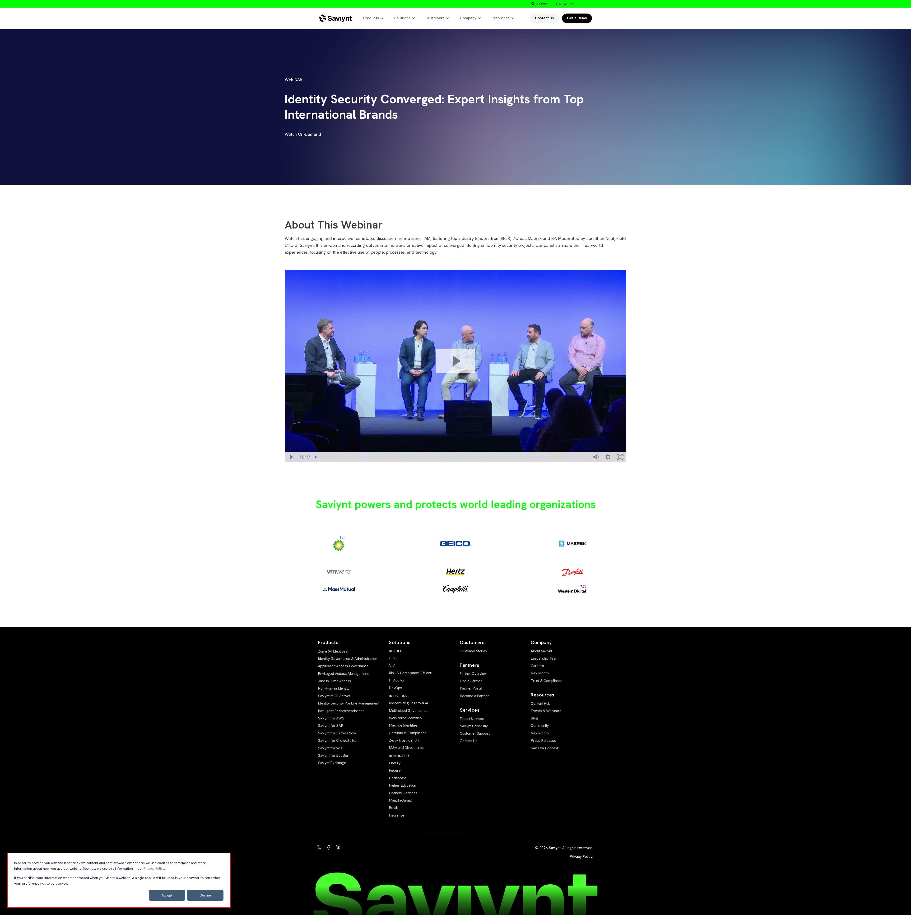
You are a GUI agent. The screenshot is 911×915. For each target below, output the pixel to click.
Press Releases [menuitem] (543, 740)
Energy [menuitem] (394, 763)
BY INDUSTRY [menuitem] (399, 756)
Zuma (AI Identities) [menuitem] (333, 651)
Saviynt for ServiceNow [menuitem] (337, 733)
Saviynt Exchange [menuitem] (332, 762)
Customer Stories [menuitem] (473, 651)
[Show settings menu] (608, 457)
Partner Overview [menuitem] (473, 673)
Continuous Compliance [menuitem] (408, 732)
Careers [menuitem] (537, 665)
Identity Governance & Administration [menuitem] (347, 658)
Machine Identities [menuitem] (403, 725)
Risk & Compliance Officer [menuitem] (410, 672)
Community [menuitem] (540, 725)
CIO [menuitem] (392, 665)
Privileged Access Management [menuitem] (343, 673)
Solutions (402, 17)
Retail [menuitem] (393, 807)
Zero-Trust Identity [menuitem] (404, 740)
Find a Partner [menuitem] (471, 680)
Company (468, 17)
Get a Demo (577, 18)
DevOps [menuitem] (395, 687)
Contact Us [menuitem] (468, 740)
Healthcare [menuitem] (397, 777)
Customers (434, 17)
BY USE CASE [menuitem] (399, 696)
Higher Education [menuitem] (402, 785)
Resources (500, 17)
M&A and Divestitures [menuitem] (406, 747)
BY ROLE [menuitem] (395, 651)
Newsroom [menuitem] (539, 673)
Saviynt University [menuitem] (474, 726)
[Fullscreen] (620, 457)
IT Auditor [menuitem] (397, 680)
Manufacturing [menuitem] (400, 800)
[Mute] (595, 457)
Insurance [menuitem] (396, 815)
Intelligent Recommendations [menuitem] (341, 710)
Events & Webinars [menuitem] (546, 710)
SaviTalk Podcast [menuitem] (544, 748)
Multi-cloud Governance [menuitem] (408, 710)
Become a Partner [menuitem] (474, 695)
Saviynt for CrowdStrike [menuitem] (337, 740)
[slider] (451, 457)
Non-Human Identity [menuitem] (333, 688)
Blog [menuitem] (534, 718)
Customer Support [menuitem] (475, 733)
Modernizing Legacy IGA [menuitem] (408, 702)
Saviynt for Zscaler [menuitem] (333, 755)
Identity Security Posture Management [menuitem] (348, 703)
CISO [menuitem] (393, 657)
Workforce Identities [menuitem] (405, 717)
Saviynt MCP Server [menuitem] (334, 695)
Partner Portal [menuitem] (471, 688)
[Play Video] (291, 457)
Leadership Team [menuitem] (544, 658)
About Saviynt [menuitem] (541, 651)
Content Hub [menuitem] (540, 703)
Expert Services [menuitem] (472, 718)
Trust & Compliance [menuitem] (546, 680)
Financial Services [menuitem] (403, 792)
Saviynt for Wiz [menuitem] (330, 748)
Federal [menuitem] (395, 770)
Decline (205, 895)
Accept (167, 895)
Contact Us (544, 18)
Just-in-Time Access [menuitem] (334, 680)
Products (371, 17)
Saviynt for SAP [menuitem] (330, 725)
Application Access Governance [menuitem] (343, 665)
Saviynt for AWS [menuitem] (331, 718)
